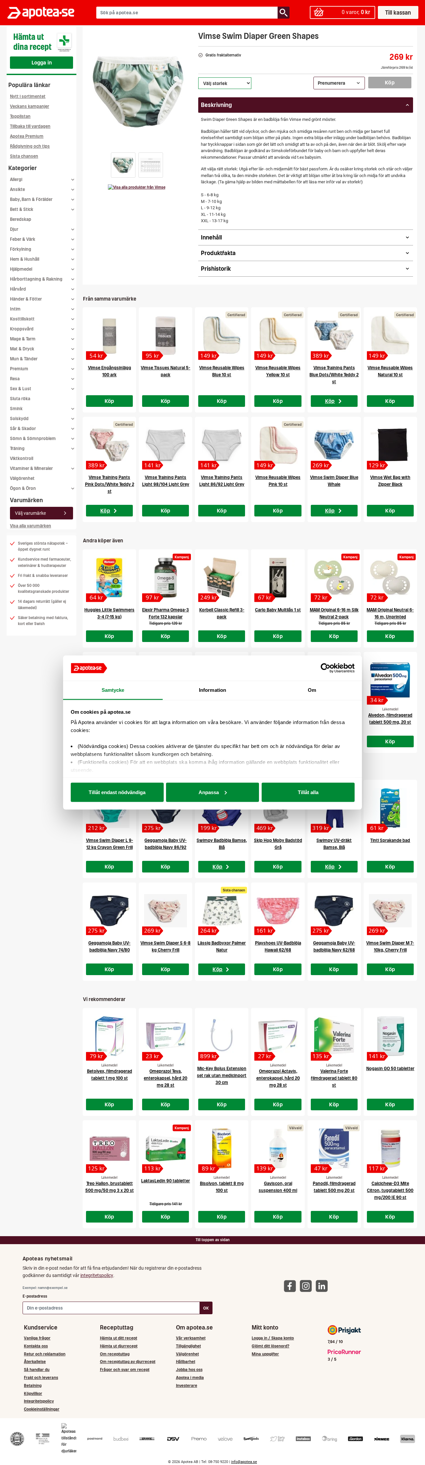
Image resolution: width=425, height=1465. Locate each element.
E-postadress (35, 1296)
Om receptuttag (114, 1353)
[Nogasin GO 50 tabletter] (390, 1036)
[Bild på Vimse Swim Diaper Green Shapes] (138, 92)
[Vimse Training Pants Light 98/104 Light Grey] (165, 445)
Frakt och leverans (41, 1377)
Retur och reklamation (44, 1353)
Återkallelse (35, 1361)
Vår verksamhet (191, 1337)
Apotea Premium (26, 136)
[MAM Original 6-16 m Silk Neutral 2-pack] (334, 577)
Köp (390, 82)
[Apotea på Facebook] (291, 1285)
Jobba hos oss (189, 1369)
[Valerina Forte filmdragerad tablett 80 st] (334, 1036)
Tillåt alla (308, 792)
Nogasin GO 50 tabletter (390, 1068)
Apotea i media (190, 1377)
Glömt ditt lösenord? (270, 1345)
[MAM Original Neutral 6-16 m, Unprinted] (390, 577)
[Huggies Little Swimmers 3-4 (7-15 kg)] (109, 577)
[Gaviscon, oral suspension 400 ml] (277, 1148)
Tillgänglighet (188, 1345)
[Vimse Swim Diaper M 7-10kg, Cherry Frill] (390, 911)
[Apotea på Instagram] (307, 1285)
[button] (123, 165)
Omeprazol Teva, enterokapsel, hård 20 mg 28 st (165, 1078)
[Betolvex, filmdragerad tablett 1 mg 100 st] (109, 1036)
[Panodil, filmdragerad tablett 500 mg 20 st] (334, 1148)
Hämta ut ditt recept (118, 1337)
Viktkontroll (21, 458)
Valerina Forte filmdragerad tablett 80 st (334, 1078)
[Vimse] (136, 187)
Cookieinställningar (41, 1409)
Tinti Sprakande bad (390, 840)
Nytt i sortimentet (27, 96)
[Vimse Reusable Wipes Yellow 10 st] (277, 335)
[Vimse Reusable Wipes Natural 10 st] (390, 335)
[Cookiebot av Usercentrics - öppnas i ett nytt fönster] (326, 668)
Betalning (33, 1385)
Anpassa (209, 792)
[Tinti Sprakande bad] (390, 808)
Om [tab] (312, 690)
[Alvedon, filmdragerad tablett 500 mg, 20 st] (390, 680)
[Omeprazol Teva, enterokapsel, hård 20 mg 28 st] (165, 1036)
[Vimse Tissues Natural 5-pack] (165, 335)
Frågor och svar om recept (124, 1369)
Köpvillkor (33, 1393)
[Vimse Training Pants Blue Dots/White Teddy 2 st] (334, 335)
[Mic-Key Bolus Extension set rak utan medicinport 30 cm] (221, 1036)
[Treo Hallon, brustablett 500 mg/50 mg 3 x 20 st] (109, 1148)
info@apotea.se (244, 1462)
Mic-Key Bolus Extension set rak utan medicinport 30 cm (221, 1075)
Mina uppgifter (265, 1353)
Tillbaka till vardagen (30, 126)
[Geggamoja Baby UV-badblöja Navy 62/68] (334, 911)
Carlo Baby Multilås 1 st (278, 610)
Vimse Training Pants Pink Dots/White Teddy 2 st (109, 484)
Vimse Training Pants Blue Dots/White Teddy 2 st (334, 375)
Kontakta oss (36, 1345)
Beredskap (20, 219)
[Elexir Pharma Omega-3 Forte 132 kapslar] (165, 577)
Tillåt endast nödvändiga (117, 792)
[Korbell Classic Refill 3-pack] (221, 577)
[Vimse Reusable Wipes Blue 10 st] (221, 335)
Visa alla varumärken (30, 526)
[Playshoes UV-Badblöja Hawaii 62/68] (277, 911)
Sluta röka (20, 399)
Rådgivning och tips (30, 146)
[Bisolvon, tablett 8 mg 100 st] (221, 1148)
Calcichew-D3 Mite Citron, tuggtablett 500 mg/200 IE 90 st (390, 1190)
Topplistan (20, 116)
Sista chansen (24, 156)
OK (206, 1308)
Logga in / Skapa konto (273, 1337)
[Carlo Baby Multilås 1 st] (277, 577)
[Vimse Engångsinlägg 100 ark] (109, 335)
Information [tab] (212, 690)
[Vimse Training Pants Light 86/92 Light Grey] (221, 445)
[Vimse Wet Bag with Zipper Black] (390, 445)
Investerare (186, 1385)
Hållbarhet (185, 1361)
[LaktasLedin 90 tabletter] (165, 1148)
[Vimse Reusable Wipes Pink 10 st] (277, 445)
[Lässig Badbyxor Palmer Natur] (221, 911)
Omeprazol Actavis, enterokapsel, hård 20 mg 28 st (278, 1078)
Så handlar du (36, 1369)
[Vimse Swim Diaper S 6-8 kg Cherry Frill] (165, 911)
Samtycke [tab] (113, 690)
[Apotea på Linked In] (323, 1285)
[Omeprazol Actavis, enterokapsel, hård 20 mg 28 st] (277, 1036)
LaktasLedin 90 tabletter (165, 1181)
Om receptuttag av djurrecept (127, 1361)
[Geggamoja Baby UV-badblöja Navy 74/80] (109, 911)
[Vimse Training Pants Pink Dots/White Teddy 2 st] (109, 445)
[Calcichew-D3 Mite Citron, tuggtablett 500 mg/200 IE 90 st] (390, 1148)
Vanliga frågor (37, 1337)
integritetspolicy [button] (96, 1275)
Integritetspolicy (39, 1401)
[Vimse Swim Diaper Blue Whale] (334, 445)
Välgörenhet (22, 478)
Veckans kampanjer (29, 106)
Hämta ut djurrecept (118, 1345)
